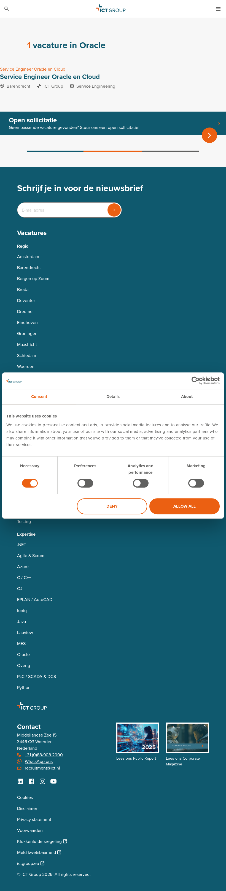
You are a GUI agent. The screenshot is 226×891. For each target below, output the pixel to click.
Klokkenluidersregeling (39, 841)
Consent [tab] (39, 397)
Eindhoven (27, 322)
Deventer (26, 300)
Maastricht (27, 344)
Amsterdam (28, 256)
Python (24, 687)
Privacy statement (34, 819)
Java (21, 621)
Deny (112, 506)
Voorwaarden (30, 830)
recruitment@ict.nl (42, 768)
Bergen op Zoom (33, 278)
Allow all (184, 506)
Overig (23, 665)
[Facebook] (31, 781)
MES (21, 643)
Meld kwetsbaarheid (36, 852)
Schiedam (26, 355)
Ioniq (22, 610)
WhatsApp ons (39, 761)
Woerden (25, 366)
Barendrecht (29, 267)
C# (20, 588)
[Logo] (111, 8)
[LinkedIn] (20, 781)
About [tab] (187, 397)
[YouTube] (53, 781)
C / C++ (24, 577)
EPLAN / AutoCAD (34, 599)
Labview (25, 632)
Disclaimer (27, 808)
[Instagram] (42, 781)
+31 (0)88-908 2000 (44, 755)
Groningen (27, 333)
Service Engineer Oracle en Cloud (32, 69)
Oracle (23, 654)
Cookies (25, 797)
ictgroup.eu (28, 863)
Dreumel (25, 311)
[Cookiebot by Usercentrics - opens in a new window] (195, 381)
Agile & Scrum (30, 555)
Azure (23, 566)
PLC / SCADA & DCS (36, 676)
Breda (22, 289)
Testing (24, 521)
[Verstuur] (114, 210)
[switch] (85, 483)
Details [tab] (113, 397)
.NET (21, 544)
